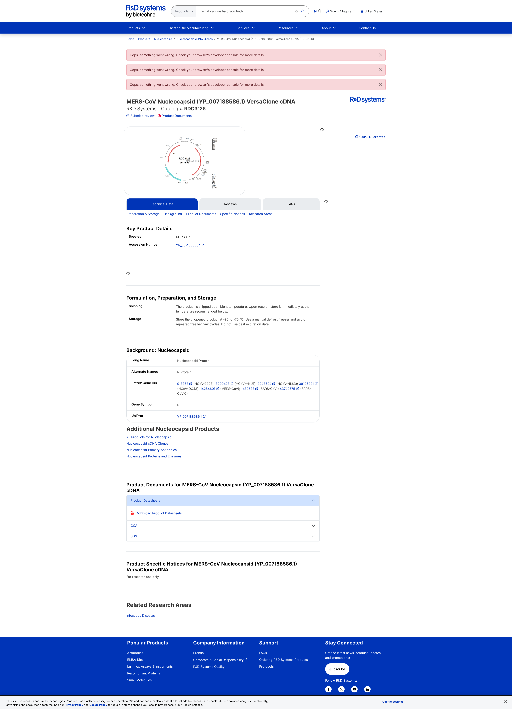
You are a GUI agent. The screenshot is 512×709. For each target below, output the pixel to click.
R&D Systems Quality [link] (209, 667)
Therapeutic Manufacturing (188, 28)
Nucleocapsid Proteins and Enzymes (153, 456)
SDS (134, 536)
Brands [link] (198, 653)
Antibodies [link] (135, 653)
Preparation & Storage (143, 214)
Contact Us (367, 28)
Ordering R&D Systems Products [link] (283, 660)
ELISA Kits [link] (135, 660)
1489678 (247, 389)
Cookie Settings (392, 701)
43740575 (287, 389)
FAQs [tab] (291, 204)
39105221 (306, 384)
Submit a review (142, 116)
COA (134, 526)
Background (173, 214)
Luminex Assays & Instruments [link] (150, 666)
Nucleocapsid (163, 39)
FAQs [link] (263, 653)
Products (133, 28)
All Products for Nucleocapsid (149, 437)
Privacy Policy (74, 704)
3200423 (223, 384)
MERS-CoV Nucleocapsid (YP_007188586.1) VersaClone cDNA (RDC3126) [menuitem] (265, 39)
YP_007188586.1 (188, 245)
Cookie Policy (98, 704)
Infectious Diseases (140, 615)
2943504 (264, 384)
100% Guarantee (372, 137)
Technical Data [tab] (162, 204)
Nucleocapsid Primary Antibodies (151, 450)
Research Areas (260, 214)
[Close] (380, 55)
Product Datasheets (145, 500)
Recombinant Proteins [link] (143, 673)
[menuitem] (130, 39)
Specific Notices (232, 214)
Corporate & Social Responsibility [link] (218, 660)
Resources (285, 28)
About (326, 28)
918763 (182, 384)
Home (130, 39)
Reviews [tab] (230, 204)
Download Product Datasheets (159, 513)
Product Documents (177, 116)
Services (243, 28)
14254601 (207, 389)
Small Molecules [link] (139, 680)
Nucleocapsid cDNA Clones (194, 39)
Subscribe (337, 669)
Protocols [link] (266, 666)
